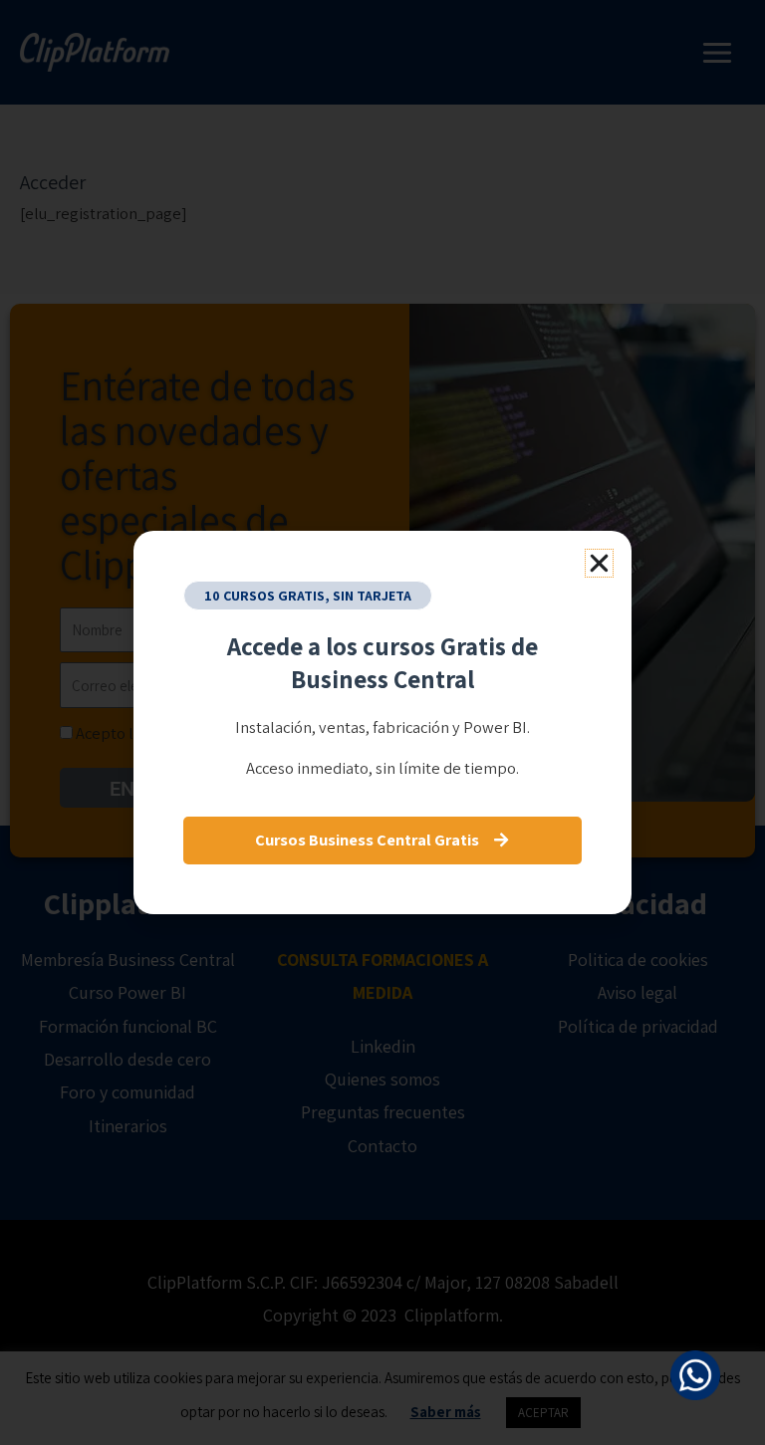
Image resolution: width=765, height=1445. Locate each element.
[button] (599, 563)
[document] (382, 722)
